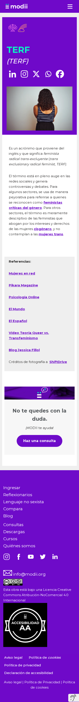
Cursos (10, 538)
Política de (45, 657)
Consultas (13, 524)
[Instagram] (24, 73)
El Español (18, 321)
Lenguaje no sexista (23, 501)
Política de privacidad (22, 665)
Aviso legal (13, 657)
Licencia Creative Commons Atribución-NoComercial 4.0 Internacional (37, 595)
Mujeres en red (22, 273)
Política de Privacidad (42, 682)
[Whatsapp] (48, 73)
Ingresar (11, 487)
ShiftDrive (58, 362)
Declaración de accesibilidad (28, 673)
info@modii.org (29, 574)
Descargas (14, 531)
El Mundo (17, 309)
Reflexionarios (17, 494)
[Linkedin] (12, 73)
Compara (13, 508)
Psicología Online (24, 297)
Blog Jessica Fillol (24, 350)
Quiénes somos (19, 545)
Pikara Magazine (23, 285)
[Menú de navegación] (70, 6)
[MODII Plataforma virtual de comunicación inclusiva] (16, 6)
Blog (8, 515)
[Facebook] (59, 73)
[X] (36, 73)
